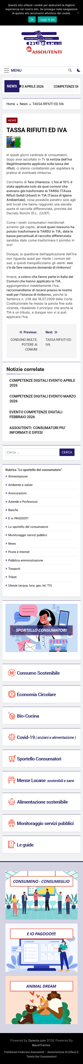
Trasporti (14, 569)
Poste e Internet (19, 552)
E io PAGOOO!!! (18, 518)
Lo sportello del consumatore (28, 527)
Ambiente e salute (20, 485)
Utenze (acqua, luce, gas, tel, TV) (30, 585)
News (12, 120)
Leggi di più (47, 19)
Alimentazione (18, 476)
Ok (32, 19)
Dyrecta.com (37, 1040)
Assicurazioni (17, 493)
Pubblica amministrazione (25, 560)
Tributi (12, 577)
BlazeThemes (41, 1045)
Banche (13, 510)
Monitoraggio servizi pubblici (27, 535)
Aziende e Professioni (23, 502)
